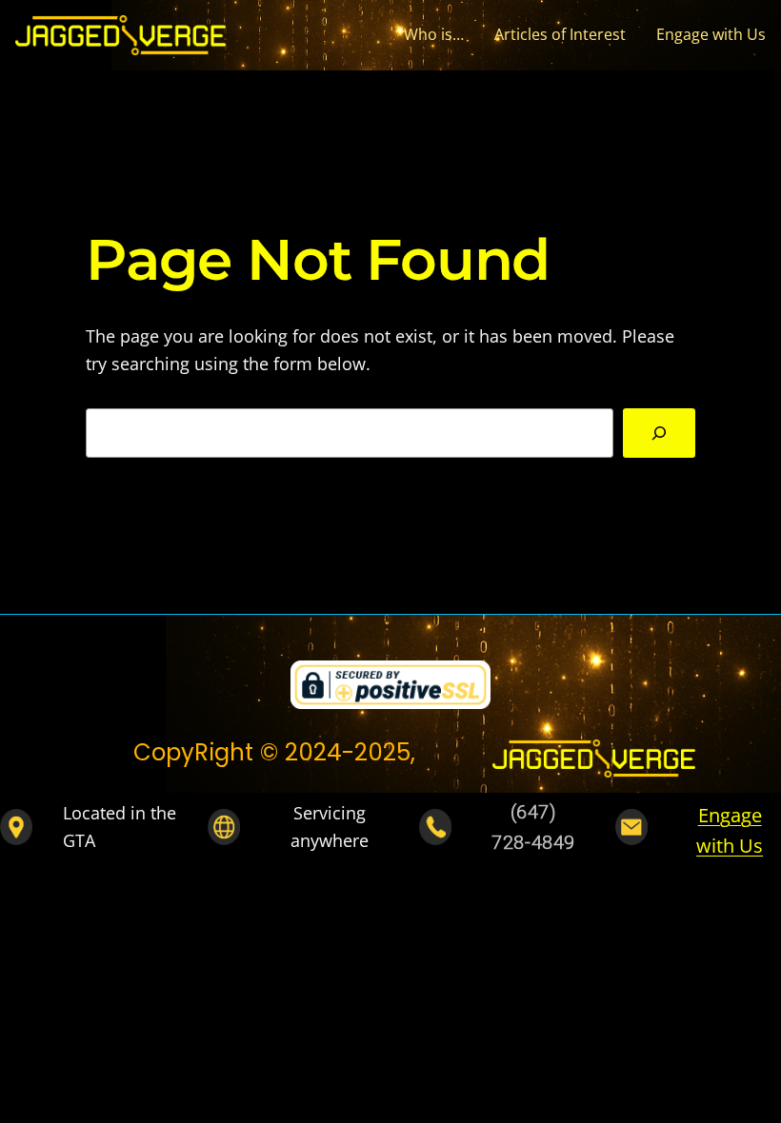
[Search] (659, 433)
